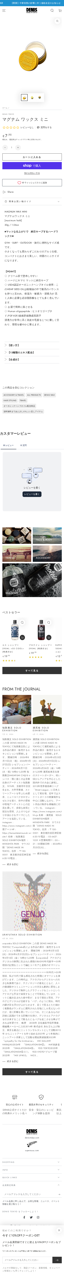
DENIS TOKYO (8, 114)
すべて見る (32, 670)
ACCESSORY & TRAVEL (14, 395)
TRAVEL (23, 400)
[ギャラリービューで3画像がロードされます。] (39, 97)
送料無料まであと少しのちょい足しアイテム (23, 411)
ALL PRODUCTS (34, 395)
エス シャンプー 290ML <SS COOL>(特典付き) (13, 648)
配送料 (12, 139)
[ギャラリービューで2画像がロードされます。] (32, 97)
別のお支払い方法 (32, 173)
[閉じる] (59, 1230)
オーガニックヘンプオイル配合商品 (19, 406)
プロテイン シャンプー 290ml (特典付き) (40, 647)
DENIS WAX (49, 395)
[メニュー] (4, 10)
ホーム (5, 108)
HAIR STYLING (10, 400)
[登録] (60, 1194)
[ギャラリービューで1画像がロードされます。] (24, 97)
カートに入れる (32, 157)
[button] (52, 10)
